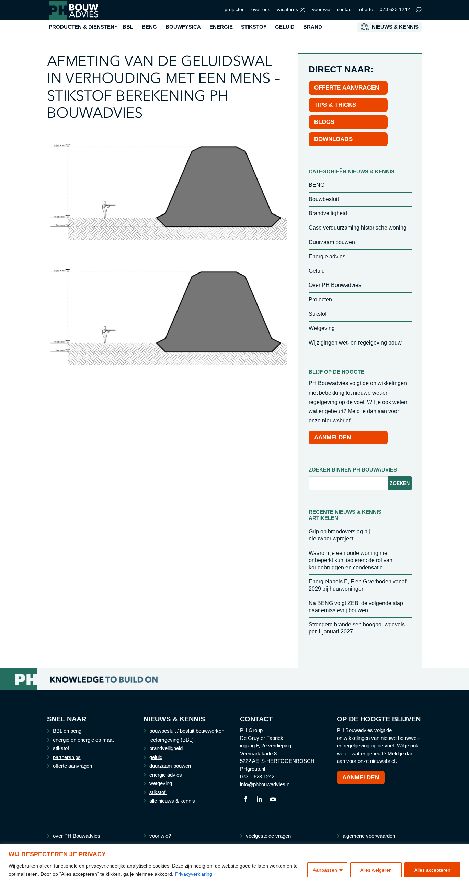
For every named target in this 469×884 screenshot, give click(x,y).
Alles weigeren (376, 870)
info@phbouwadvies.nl (265, 784)
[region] (234, 864)
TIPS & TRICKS (335, 105)
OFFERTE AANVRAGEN (346, 87)
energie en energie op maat (83, 740)
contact (345, 9)
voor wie (321, 9)
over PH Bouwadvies (76, 836)
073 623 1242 (395, 9)
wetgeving (160, 783)
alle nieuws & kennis (172, 801)
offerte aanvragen (72, 766)
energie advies (165, 775)
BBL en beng (67, 731)
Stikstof (318, 314)
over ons (260, 9)
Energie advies (327, 256)
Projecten (320, 299)
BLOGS (324, 122)
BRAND (312, 27)
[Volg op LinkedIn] (259, 799)
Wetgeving (322, 328)
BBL (128, 27)
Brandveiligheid (328, 213)
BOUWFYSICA (183, 27)
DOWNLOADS (333, 139)
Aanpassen (325, 870)
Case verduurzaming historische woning (358, 228)
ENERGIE (221, 27)
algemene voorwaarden (369, 836)
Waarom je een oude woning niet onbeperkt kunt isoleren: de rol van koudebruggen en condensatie (350, 560)
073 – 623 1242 (257, 776)
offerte (366, 9)
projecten (235, 9)
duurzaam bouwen (170, 766)
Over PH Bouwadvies (335, 285)
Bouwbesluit (324, 199)
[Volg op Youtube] (272, 799)
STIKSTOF (253, 27)
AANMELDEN (332, 437)
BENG (149, 27)
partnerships (67, 757)
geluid (155, 757)
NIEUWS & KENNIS (395, 27)
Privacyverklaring (193, 874)
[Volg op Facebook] (245, 799)
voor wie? (160, 836)
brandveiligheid (166, 748)
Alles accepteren (432, 870)
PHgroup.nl (252, 769)
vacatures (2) (291, 9)
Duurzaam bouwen (332, 242)
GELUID (285, 27)
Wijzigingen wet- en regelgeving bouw (355, 343)
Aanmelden (360, 777)
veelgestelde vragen (268, 836)
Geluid (317, 271)
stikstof (61, 748)
